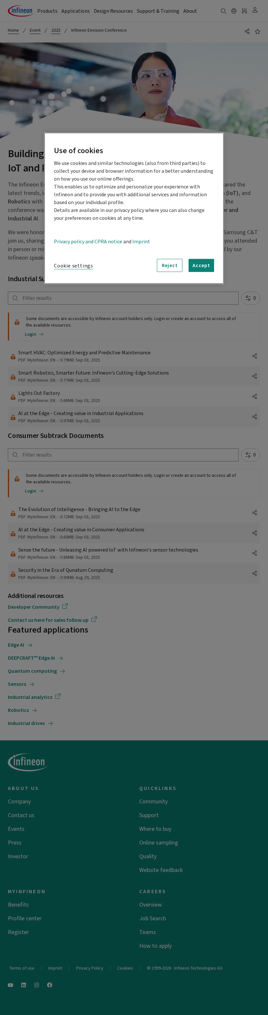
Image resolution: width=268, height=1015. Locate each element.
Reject (170, 265)
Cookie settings (73, 265)
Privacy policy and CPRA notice (88, 241)
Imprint (141, 241)
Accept (201, 265)
